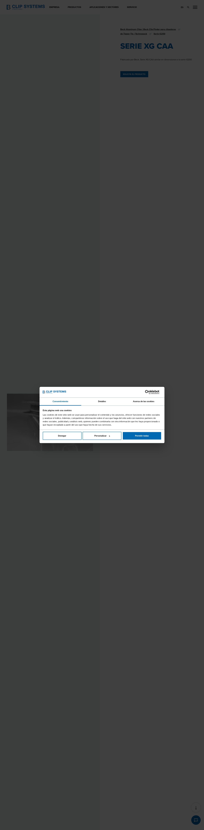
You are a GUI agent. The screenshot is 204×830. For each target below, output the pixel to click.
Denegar (62, 436)
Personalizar (100, 436)
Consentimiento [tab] (60, 401)
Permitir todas (142, 436)
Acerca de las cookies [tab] (143, 401)
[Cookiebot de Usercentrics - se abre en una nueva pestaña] (149, 392)
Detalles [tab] (102, 401)
